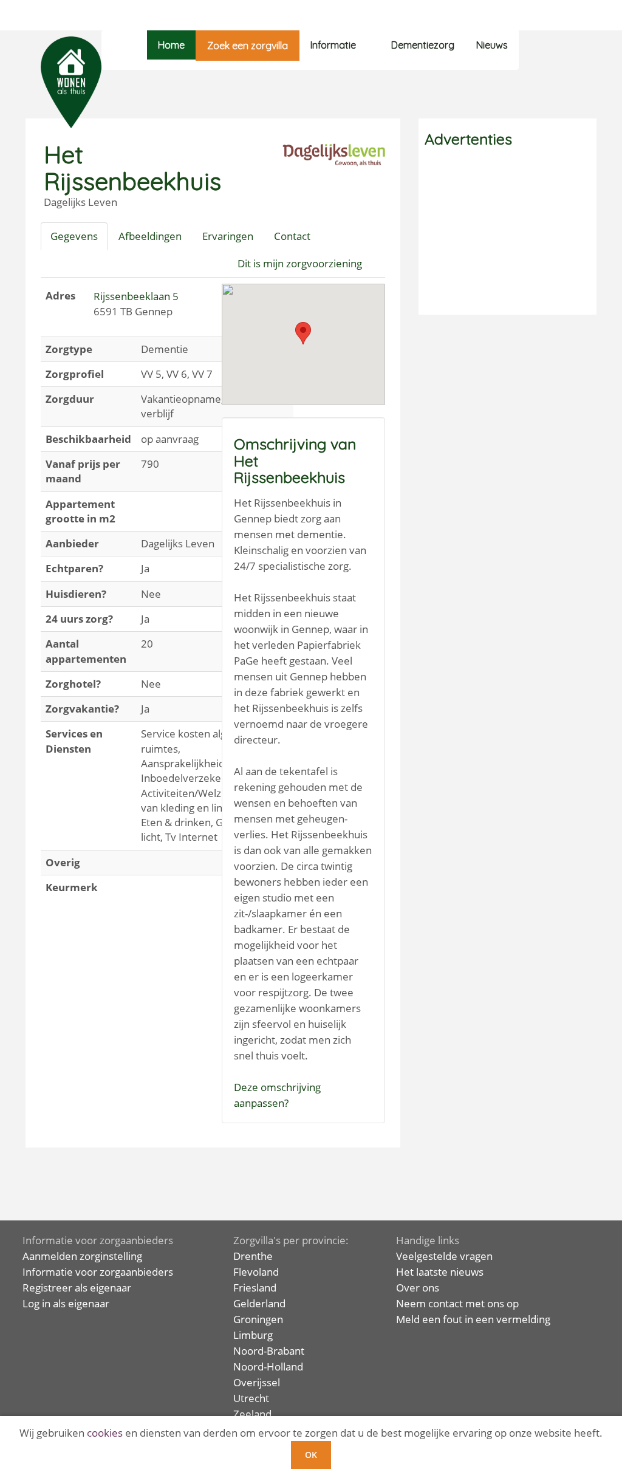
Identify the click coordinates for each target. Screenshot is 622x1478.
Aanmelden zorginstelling (82, 1256)
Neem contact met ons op (457, 1303)
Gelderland (259, 1303)
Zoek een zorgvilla (247, 45)
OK (311, 1454)
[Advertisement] (507, 233)
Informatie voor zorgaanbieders (97, 1272)
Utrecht (251, 1398)
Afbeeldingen (150, 236)
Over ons (417, 1288)
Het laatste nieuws (440, 1272)
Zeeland (252, 1414)
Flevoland (256, 1272)
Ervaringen (227, 236)
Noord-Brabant (268, 1351)
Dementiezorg (422, 45)
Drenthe (253, 1256)
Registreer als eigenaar (76, 1288)
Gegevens (74, 236)
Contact (292, 236)
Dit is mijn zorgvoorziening (300, 263)
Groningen (258, 1319)
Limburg (253, 1335)
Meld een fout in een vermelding (473, 1319)
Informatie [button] (333, 45)
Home (171, 45)
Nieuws (492, 45)
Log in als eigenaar (65, 1303)
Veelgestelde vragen (444, 1256)
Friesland (254, 1288)
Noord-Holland (268, 1367)
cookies (105, 1433)
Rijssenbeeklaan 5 (136, 296)
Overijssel (256, 1382)
